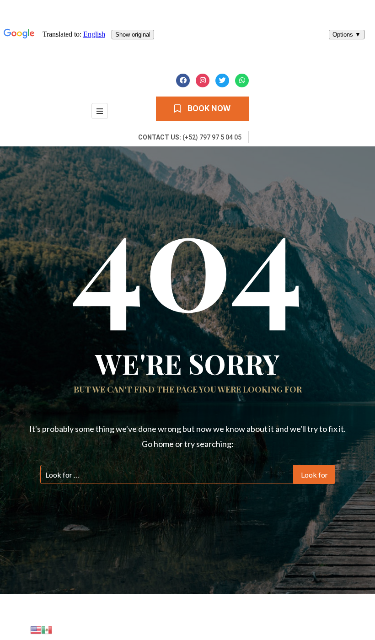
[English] (35, 628)
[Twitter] (222, 80)
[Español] (46, 628)
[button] (202, 109)
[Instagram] (202, 80)
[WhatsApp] (242, 80)
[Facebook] (183, 80)
